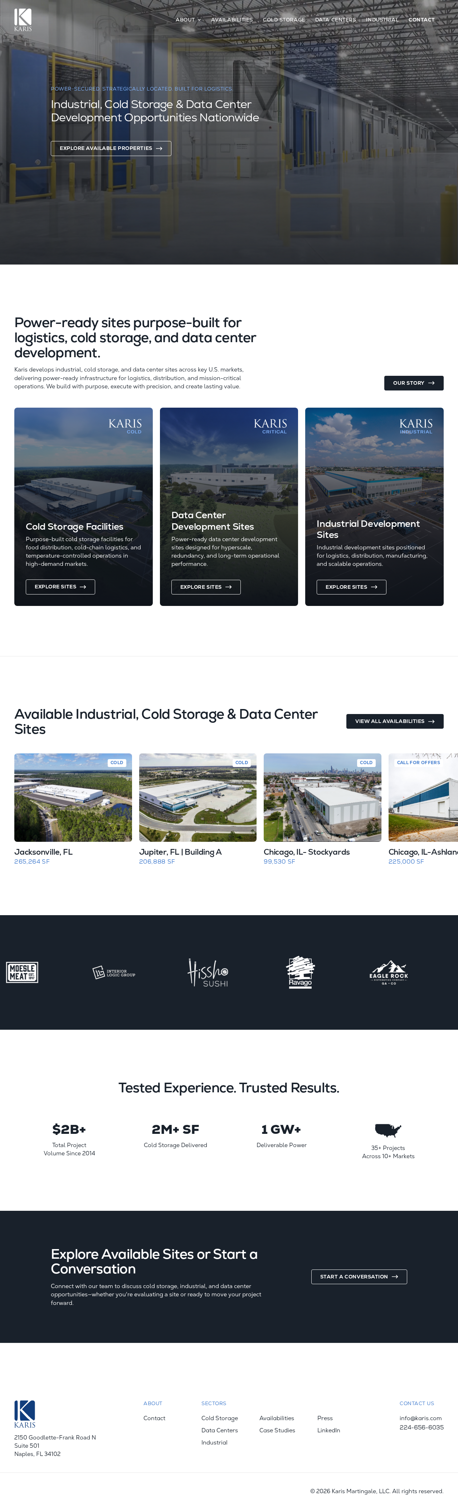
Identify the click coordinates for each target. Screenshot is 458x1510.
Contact (422, 19)
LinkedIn (328, 1430)
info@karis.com (421, 1418)
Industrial (382, 19)
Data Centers (335, 19)
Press (325, 1418)
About (185, 19)
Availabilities (232, 19)
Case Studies (277, 1430)
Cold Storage (284, 19)
